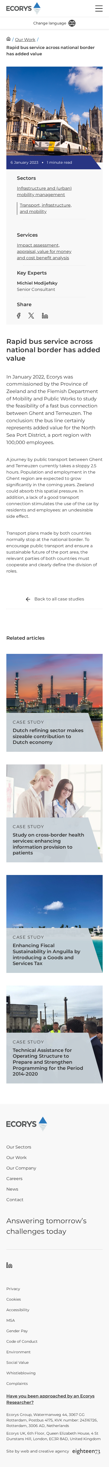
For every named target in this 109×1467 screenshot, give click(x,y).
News (12, 1189)
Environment (18, 1352)
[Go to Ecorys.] (8, 39)
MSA (10, 1320)
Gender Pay (17, 1331)
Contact (15, 1199)
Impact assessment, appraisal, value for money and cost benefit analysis (44, 251)
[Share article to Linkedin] (45, 316)
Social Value (17, 1362)
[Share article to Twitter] (31, 316)
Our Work (16, 1157)
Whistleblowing (21, 1373)
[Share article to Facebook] (18, 316)
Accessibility (17, 1309)
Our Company (21, 1168)
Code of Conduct (22, 1341)
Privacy (13, 1288)
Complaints (17, 1383)
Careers (14, 1178)
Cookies (13, 1299)
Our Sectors (18, 1147)
